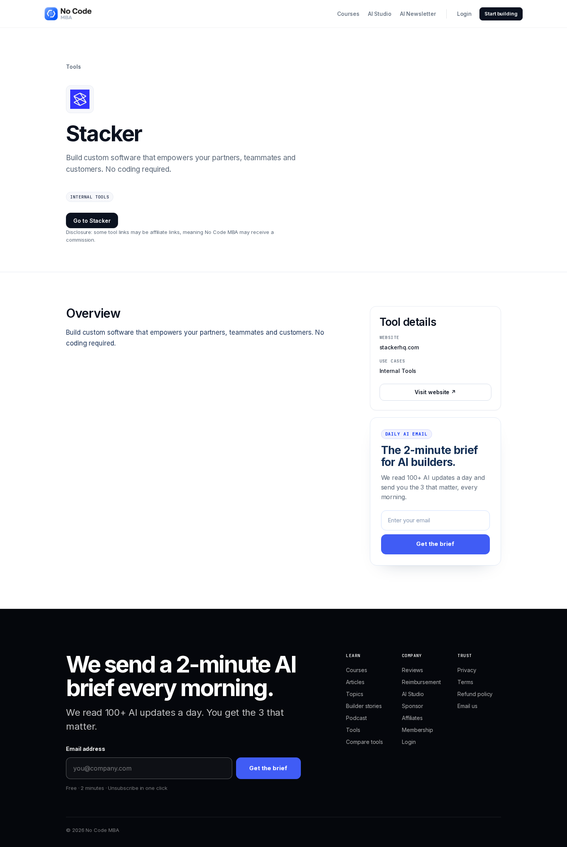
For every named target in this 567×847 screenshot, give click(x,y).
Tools (73, 66)
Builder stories (364, 706)
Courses (348, 13)
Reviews (412, 670)
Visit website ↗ (435, 392)
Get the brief (435, 543)
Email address (85, 748)
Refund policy (475, 694)
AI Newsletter (418, 13)
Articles (355, 682)
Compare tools (364, 742)
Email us (467, 706)
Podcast (356, 718)
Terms (465, 682)
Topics (354, 694)
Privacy (466, 670)
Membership (417, 730)
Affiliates (412, 718)
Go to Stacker (92, 220)
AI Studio (380, 13)
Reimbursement (421, 682)
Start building (501, 13)
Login (464, 13)
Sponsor (412, 706)
